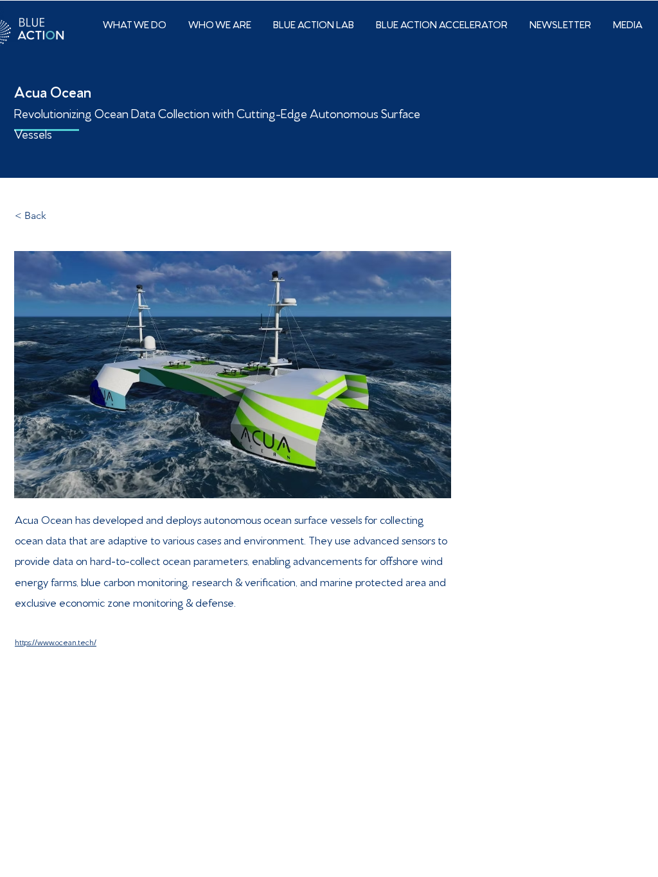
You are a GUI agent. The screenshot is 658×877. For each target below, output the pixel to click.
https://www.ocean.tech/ (55, 642)
